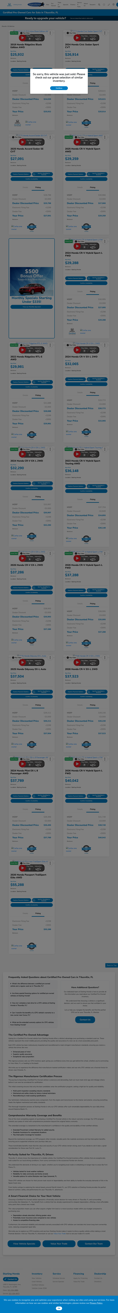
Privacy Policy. (96, 1303)
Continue (59, 88)
